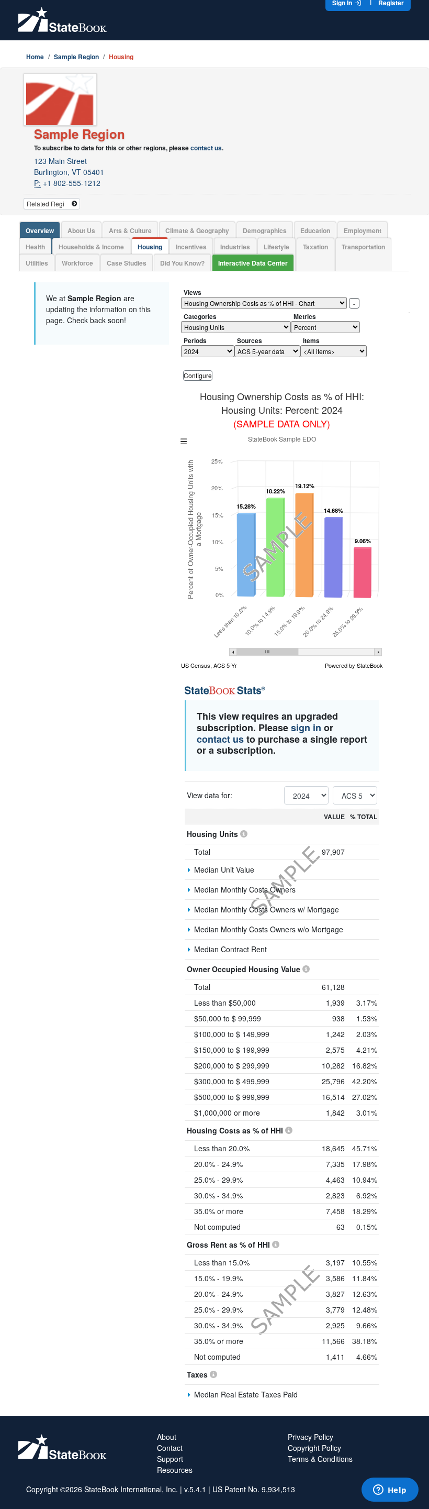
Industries (235, 246)
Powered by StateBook (354, 665)
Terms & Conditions (320, 1458)
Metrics (304, 316)
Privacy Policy (310, 1436)
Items (311, 340)
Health (35, 246)
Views (192, 292)
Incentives (191, 246)
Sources (249, 340)
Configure (198, 375)
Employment (362, 230)
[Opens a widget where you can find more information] (390, 1491)
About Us (81, 230)
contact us (206, 147)
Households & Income (91, 246)
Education (315, 230)
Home (35, 56)
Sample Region (76, 56)
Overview (40, 230)
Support (170, 1458)
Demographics (265, 230)
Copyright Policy (314, 1447)
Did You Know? (182, 263)
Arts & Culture (130, 230)
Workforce (77, 263)
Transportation (363, 246)
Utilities (37, 263)
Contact (170, 1447)
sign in (306, 727)
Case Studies (126, 263)
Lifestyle (276, 246)
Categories (200, 316)
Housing (150, 246)
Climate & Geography (197, 230)
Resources (175, 1469)
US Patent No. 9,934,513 (253, 1489)
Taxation (315, 246)
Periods (195, 340)
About (166, 1436)
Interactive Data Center (253, 263)
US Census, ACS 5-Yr (209, 665)
